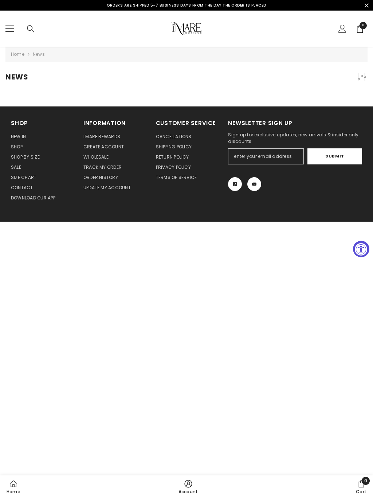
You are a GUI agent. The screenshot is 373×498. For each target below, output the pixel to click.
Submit (334, 156)
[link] (188, 487)
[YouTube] (254, 184)
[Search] (30, 28)
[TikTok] (235, 184)
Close (366, 5)
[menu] (9, 28)
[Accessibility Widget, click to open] (361, 249)
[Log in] (342, 29)
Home (17, 54)
